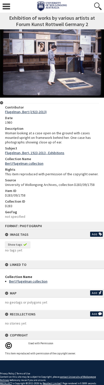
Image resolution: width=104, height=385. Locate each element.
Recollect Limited (52, 383)
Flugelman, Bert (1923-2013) (26, 112)
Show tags (15, 244)
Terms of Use (23, 373)
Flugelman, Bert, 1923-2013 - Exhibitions (34, 153)
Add (94, 234)
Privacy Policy (7, 373)
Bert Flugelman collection (28, 281)
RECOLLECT (6, 383)
